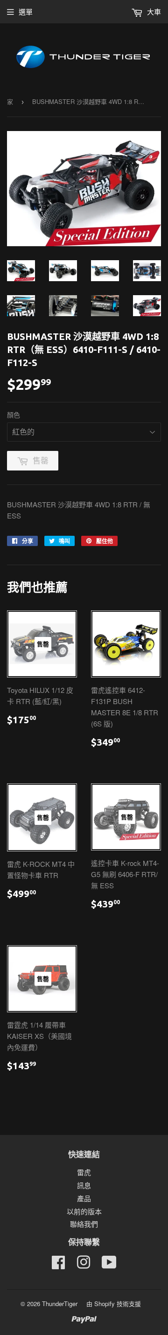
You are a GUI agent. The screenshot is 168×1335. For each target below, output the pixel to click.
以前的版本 (84, 1211)
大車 (153, 11)
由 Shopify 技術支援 (113, 1303)
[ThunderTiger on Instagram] (84, 1265)
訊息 (84, 1185)
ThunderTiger (59, 1303)
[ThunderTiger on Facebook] (58, 1265)
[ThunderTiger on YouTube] (109, 1265)
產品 (84, 1198)
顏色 (13, 414)
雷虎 (84, 1172)
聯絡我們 (84, 1224)
